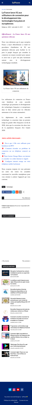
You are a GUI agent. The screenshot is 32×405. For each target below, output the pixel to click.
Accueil (3, 9)
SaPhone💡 (25, 396)
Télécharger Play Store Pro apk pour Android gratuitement (18, 345)
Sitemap (16, 402)
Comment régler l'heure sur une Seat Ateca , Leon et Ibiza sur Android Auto (19, 353)
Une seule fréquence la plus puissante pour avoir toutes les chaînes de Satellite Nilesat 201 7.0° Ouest (20, 301)
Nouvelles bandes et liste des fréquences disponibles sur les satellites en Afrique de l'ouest (18, 290)
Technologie (9, 9)
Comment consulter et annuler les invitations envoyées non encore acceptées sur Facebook (19, 318)
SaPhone (16, 2)
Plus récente (6, 261)
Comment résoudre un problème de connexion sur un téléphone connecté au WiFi (16, 151)
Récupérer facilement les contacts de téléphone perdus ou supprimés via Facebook (19, 272)
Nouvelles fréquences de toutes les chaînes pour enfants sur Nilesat (19, 310)
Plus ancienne (25, 261)
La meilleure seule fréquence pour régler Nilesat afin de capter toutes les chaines (19, 281)
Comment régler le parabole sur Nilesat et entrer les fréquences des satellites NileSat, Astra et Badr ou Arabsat (20, 336)
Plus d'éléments (26, 198)
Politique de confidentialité (10, 400)
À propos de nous (23, 400)
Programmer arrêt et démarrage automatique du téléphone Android (20, 326)
